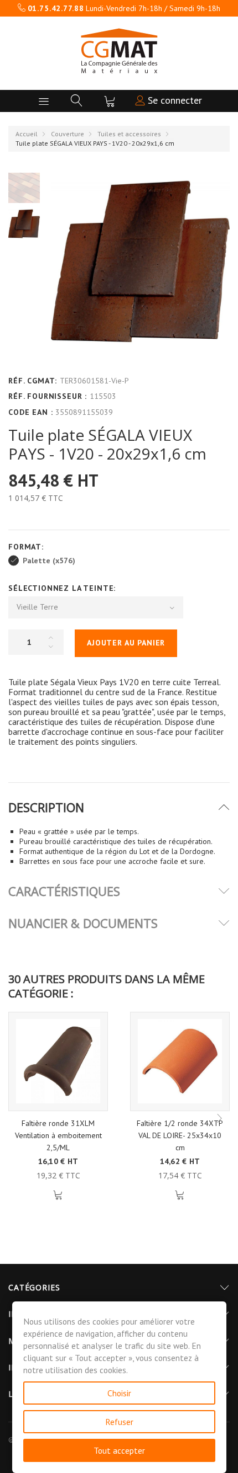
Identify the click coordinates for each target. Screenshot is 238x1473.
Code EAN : (30, 412)
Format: (27, 547)
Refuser (119, 1421)
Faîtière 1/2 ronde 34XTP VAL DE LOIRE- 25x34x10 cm (180, 1135)
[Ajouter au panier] (58, 1195)
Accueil (26, 134)
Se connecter (173, 100)
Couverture (67, 134)
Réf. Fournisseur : (47, 396)
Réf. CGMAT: (32, 381)
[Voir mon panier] (110, 101)
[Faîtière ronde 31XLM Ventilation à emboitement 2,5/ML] (58, 1061)
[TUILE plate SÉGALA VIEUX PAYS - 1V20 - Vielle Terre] (24, 187)
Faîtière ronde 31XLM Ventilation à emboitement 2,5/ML (58, 1135)
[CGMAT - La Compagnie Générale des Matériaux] (119, 51)
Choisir (119, 1393)
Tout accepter (119, 1450)
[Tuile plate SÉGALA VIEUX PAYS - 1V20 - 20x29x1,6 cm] (24, 223)
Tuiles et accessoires (129, 134)
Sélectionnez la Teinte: (63, 588)
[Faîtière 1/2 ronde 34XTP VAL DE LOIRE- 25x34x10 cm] (180, 1061)
